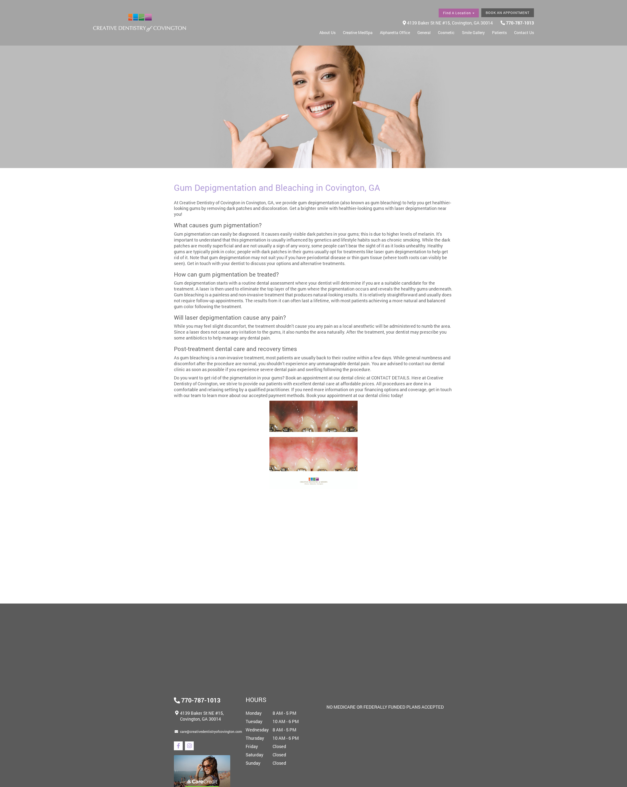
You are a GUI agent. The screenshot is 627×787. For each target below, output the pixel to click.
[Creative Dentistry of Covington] (139, 23)
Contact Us (524, 32)
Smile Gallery (473, 32)
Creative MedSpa (358, 32)
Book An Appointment (508, 12)
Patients (499, 32)
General (424, 32)
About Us (327, 32)
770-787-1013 (519, 23)
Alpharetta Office (395, 32)
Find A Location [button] (457, 13)
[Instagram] (189, 745)
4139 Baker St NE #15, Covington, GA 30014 (449, 23)
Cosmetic (446, 32)
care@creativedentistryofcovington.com (211, 731)
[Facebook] (178, 745)
